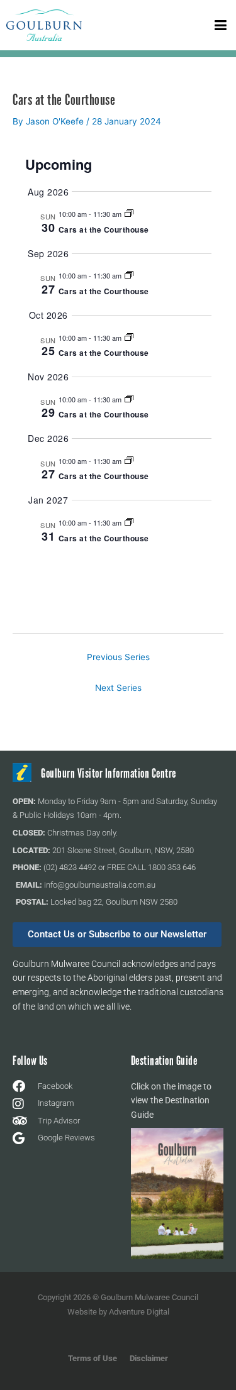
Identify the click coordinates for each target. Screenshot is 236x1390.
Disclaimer (149, 1358)
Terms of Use (92, 1358)
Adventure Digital (139, 1311)
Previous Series (118, 657)
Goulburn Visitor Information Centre (108, 773)
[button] (220, 24)
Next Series (118, 688)
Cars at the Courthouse (104, 229)
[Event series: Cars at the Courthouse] (129, 214)
